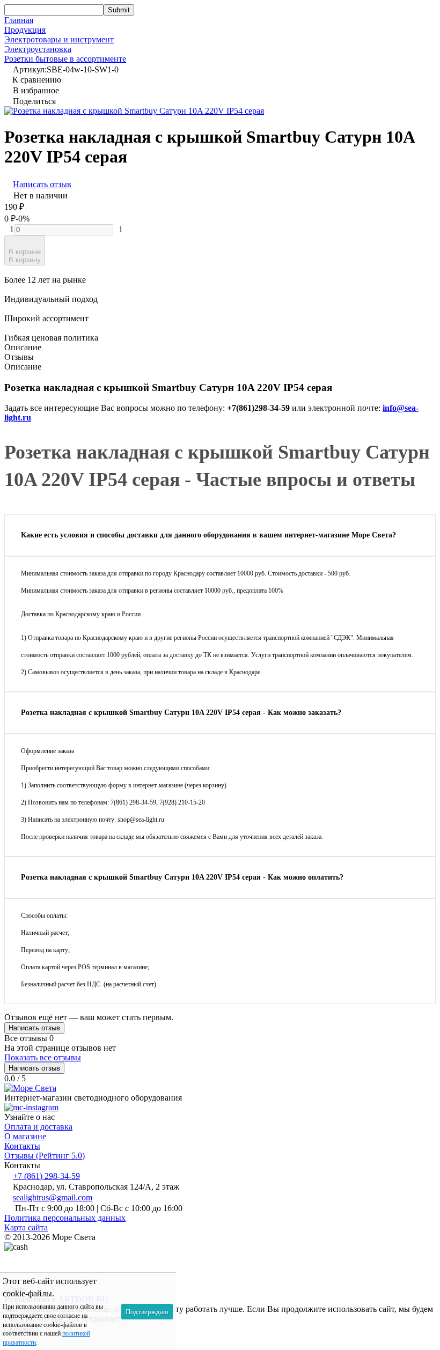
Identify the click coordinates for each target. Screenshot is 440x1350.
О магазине (25, 1136)
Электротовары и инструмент (59, 39)
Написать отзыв (34, 1028)
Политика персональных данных (65, 1217)
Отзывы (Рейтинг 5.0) (44, 1155)
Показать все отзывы (42, 1057)
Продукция (25, 29)
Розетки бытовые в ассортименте (65, 58)
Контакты (22, 1145)
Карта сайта (26, 1227)
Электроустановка (37, 49)
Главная (18, 20)
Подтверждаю (147, 1312)
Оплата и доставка (38, 1126)
